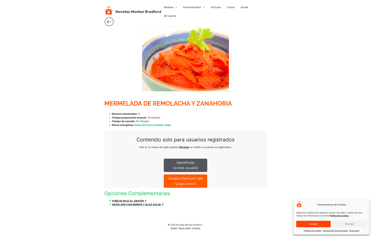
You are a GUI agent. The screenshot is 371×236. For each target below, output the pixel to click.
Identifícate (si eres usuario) (185, 165)
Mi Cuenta (170, 15)
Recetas (168, 7)
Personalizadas (192, 7)
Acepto (313, 224)
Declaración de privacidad (335, 230)
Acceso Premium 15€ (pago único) (185, 181)
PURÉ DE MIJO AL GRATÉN (128, 200)
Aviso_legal (184, 228)
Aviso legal (354, 230)
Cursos (231, 7)
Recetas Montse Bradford (138, 11)
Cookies (196, 228)
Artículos (216, 7)
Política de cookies (312, 230)
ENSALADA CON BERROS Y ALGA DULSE (136, 204)
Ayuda (244, 7)
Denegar (349, 224)
